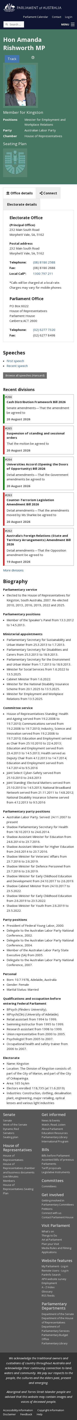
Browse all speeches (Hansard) (25, 375)
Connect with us (51, 1213)
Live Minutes (10, 1176)
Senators (8, 1133)
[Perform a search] (6, 24)
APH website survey (54, 1279)
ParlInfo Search (51, 1274)
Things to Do (49, 1235)
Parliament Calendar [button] (35, 17)
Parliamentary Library (54, 1137)
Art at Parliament (52, 1239)
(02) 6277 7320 (44, 330)
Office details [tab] (21, 193)
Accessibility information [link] (18, 1410)
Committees (49, 1186)
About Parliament (52, 1129)
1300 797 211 (43, 273)
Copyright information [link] (50, 1410)
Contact (56, 17)
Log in (68, 17)
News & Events (51, 1120)
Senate (7, 1120)
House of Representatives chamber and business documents (19, 1168)
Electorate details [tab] (21, 204)
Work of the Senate (15, 1124)
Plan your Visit (50, 1244)
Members (9, 1181)
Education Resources (55, 1133)
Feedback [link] (26, 1414)
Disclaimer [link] (9, 1414)
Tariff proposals (51, 1168)
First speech (15, 361)
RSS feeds (48, 1295)
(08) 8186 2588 (44, 262)
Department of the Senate (58, 1314)
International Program (55, 1141)
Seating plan (10, 1137)
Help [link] (40, 1414)
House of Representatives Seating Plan (18, 1189)
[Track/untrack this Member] (32, 57)
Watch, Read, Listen (54, 1124)
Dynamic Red (11, 1129)
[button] (68, 24)
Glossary (47, 1291)
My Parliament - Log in (55, 1266)
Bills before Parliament (56, 1155)
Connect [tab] (50, 193)
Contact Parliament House (58, 1217)
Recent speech (17, 366)
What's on (48, 1231)
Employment (49, 1283)
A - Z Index (48, 1287)
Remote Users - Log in (55, 1270)
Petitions (47, 1209)
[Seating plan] (15, 162)
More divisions (13, 570)
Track (12, 59)
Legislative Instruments (56, 1172)
